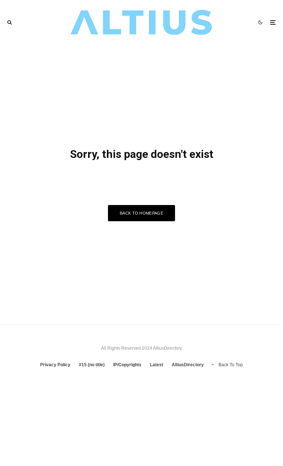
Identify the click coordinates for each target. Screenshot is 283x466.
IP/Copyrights (127, 364)
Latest (156, 364)
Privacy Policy (55, 364)
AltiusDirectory (188, 364)
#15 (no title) (92, 364)
